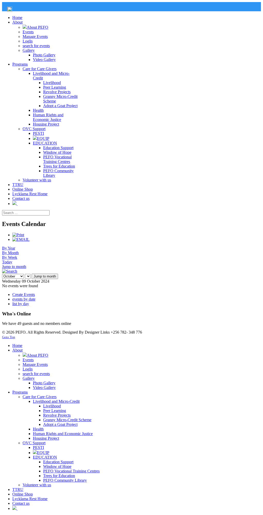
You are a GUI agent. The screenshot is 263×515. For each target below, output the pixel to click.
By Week (9, 257)
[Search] (9, 271)
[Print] (18, 235)
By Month (10, 253)
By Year (8, 248)
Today (7, 262)
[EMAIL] (21, 239)
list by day (20, 304)
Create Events (23, 294)
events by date (23, 299)
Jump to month (14, 266)
